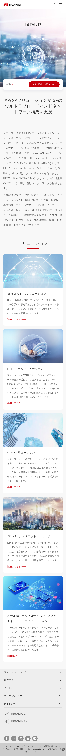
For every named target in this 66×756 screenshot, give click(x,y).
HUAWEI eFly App (19, 721)
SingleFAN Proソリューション (26, 293)
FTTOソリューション (21, 452)
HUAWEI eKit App (19, 714)
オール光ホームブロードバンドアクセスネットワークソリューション (31, 618)
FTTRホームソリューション (25, 368)
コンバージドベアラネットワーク (28, 536)
